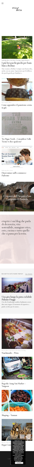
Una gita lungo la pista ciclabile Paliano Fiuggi (17, 298)
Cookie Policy (18, 461)
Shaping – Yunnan (9, 415)
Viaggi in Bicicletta (25, 60)
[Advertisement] (17, 21)
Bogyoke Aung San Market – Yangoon (14, 384)
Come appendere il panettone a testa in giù (17, 106)
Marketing (4, 170)
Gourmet (6, 102)
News (8, 60)
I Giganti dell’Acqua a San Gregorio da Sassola (17, 197)
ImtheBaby (4, 60)
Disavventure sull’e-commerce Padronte (14, 174)
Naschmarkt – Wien (10, 353)
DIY (3, 102)
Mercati (3, 350)
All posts (28, 274)
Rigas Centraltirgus (10, 444)
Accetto (19, 463)
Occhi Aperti (12, 350)
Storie (11, 170)
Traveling (18, 60)
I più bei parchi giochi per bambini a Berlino (17, 64)
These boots (13, 60)
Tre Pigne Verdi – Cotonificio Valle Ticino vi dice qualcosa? (16, 140)
